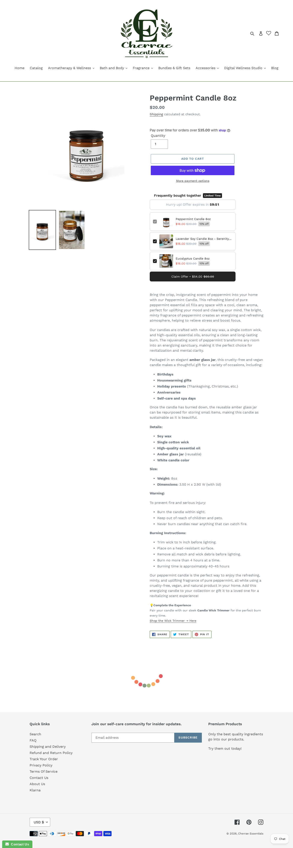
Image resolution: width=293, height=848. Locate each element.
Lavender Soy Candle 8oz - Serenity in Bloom (204, 238)
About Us (37, 784)
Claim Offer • (192, 276)
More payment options (192, 180)
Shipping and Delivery (48, 747)
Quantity (158, 136)
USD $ (39, 822)
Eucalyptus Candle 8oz (193, 258)
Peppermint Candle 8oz (193, 219)
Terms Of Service (43, 771)
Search (35, 734)
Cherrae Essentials (250, 833)
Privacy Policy (41, 765)
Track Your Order (44, 759)
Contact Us (39, 778)
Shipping (156, 114)
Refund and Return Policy (51, 753)
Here (192, 620)
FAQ (33, 740)
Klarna (35, 790)
